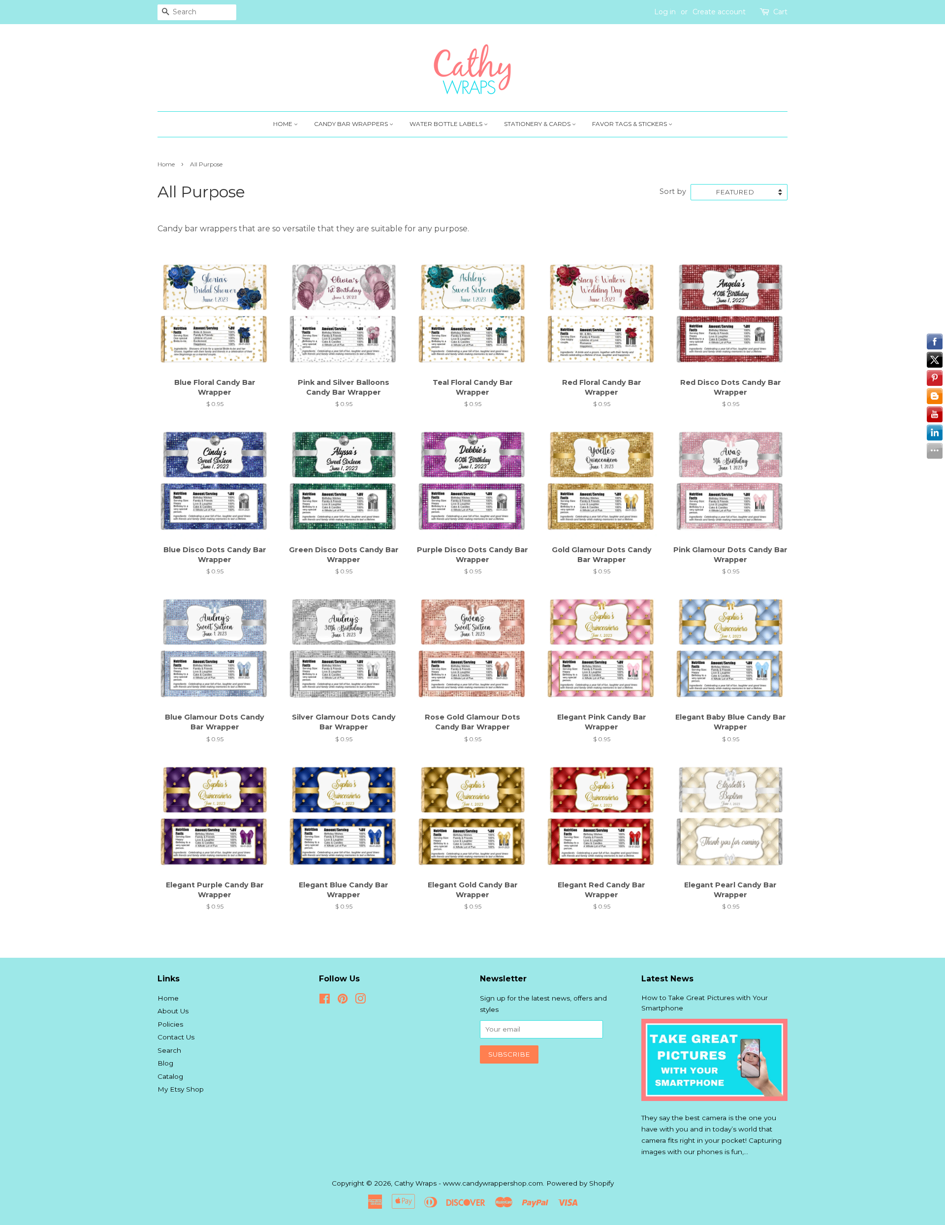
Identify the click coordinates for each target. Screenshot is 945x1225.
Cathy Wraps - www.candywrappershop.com (468, 1183)
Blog (165, 1063)
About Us (173, 1011)
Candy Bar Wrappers (351, 123)
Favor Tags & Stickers (630, 123)
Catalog (170, 1076)
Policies (170, 1024)
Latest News (667, 978)
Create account (719, 11)
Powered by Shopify (580, 1183)
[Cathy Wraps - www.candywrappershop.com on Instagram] (360, 1001)
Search (169, 1050)
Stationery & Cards (538, 123)
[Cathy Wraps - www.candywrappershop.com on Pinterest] (342, 1001)
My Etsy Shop (181, 1089)
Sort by (673, 191)
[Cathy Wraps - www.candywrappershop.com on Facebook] (324, 1001)
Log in (665, 11)
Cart (780, 11)
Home (283, 123)
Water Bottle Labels (447, 123)
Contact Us (176, 1037)
